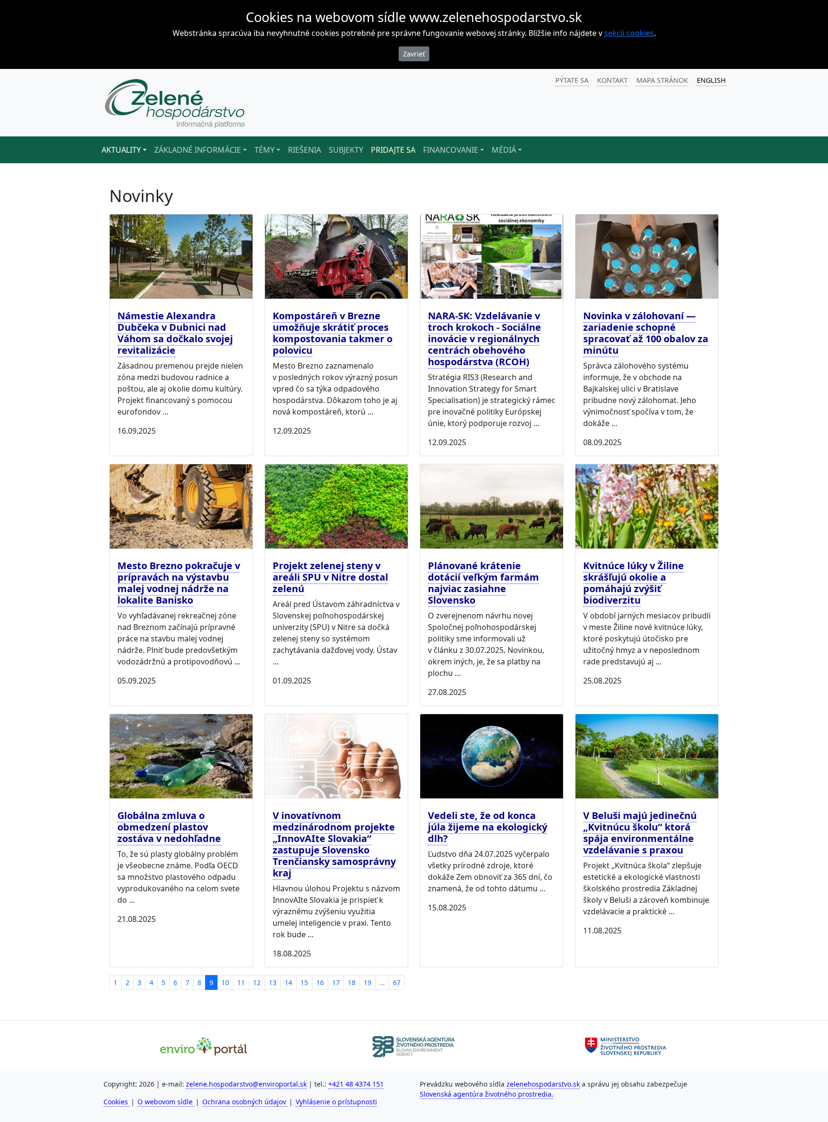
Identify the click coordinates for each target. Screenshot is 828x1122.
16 (320, 982)
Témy (264, 150)
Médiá (504, 150)
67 (397, 982)
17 (336, 982)
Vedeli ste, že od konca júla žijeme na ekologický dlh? (487, 827)
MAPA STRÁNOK (662, 80)
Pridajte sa (393, 150)
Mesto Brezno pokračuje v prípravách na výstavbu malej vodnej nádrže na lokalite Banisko (178, 582)
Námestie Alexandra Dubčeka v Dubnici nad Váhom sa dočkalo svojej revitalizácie (175, 333)
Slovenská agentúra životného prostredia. (486, 1094)
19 (367, 982)
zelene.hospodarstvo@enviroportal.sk (246, 1083)
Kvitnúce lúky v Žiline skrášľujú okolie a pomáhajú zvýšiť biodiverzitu (633, 582)
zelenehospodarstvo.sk (543, 1083)
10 (225, 982)
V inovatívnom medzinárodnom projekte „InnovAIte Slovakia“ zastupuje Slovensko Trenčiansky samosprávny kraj (334, 844)
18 (352, 982)
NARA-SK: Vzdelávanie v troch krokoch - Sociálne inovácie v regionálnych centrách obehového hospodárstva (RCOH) (484, 338)
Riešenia (304, 150)
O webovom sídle (166, 1101)
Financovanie (450, 150)
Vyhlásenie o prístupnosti (336, 1101)
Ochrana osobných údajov (245, 1101)
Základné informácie (197, 150)
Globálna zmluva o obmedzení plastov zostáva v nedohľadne (169, 827)
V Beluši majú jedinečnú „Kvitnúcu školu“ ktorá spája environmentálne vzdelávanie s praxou (640, 832)
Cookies (117, 1101)
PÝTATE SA (571, 80)
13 (272, 982)
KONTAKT (612, 80)
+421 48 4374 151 (356, 1083)
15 (304, 982)
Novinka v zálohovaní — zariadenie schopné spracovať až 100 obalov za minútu (645, 333)
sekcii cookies (629, 33)
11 (241, 982)
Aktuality (121, 150)
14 (288, 982)
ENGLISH (711, 80)
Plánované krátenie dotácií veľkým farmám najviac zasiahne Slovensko (483, 582)
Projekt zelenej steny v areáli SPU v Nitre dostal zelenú (330, 577)
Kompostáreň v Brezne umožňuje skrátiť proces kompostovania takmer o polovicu (332, 333)
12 (257, 982)
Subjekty (346, 150)
